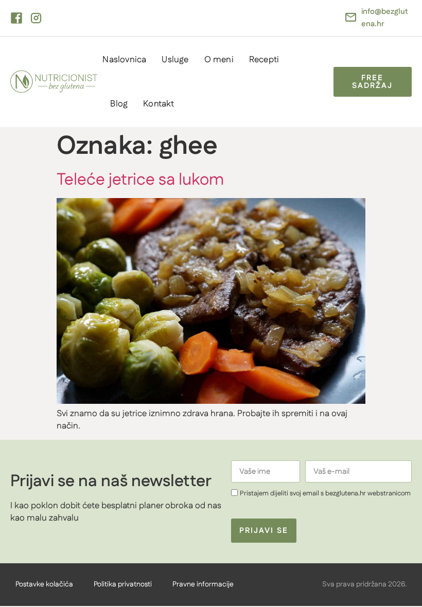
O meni (219, 59)
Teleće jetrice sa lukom (140, 179)
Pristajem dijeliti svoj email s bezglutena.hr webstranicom (325, 493)
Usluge (175, 59)
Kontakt (158, 104)
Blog (119, 104)
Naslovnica (124, 59)
